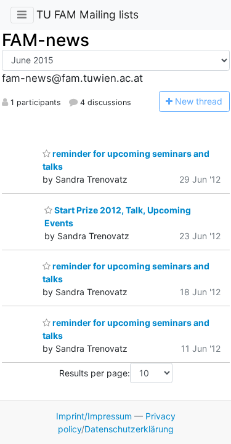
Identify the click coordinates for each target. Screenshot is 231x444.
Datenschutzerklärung (129, 429)
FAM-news (45, 40)
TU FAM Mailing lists (87, 14)
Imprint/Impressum (94, 416)
